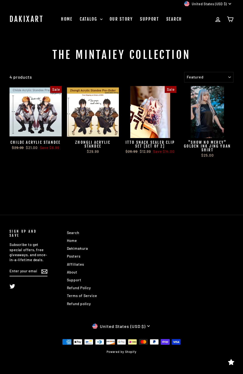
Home (67, 19)
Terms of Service (82, 295)
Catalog (89, 19)
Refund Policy (79, 288)
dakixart (26, 19)
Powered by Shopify (121, 352)
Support (149, 19)
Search (174, 19)
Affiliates (75, 264)
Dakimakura (77, 248)
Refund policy (79, 304)
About (72, 272)
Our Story (121, 19)
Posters (73, 256)
